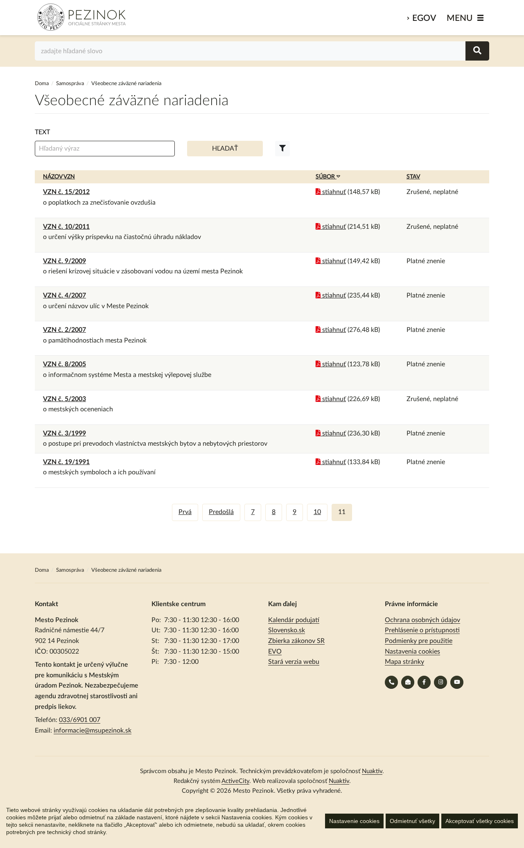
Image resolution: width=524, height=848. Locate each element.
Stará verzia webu (293, 662)
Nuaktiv (372, 771)
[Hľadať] (477, 51)
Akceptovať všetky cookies (479, 821)
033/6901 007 (79, 720)
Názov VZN (59, 177)
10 (317, 512)
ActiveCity (235, 781)
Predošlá (221, 512)
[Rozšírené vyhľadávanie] (282, 148)
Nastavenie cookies (354, 821)
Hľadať (225, 148)
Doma (42, 83)
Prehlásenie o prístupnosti (422, 630)
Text (42, 132)
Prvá (185, 512)
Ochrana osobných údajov (422, 620)
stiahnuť (333, 192)
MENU (460, 18)
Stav (413, 177)
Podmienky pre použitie (418, 641)
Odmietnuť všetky (412, 821)
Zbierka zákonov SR (296, 641)
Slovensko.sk (286, 630)
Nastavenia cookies (412, 651)
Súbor (326, 177)
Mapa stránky (404, 662)
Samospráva (70, 83)
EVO (275, 651)
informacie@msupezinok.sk (92, 730)
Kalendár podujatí (293, 620)
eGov (424, 18)
